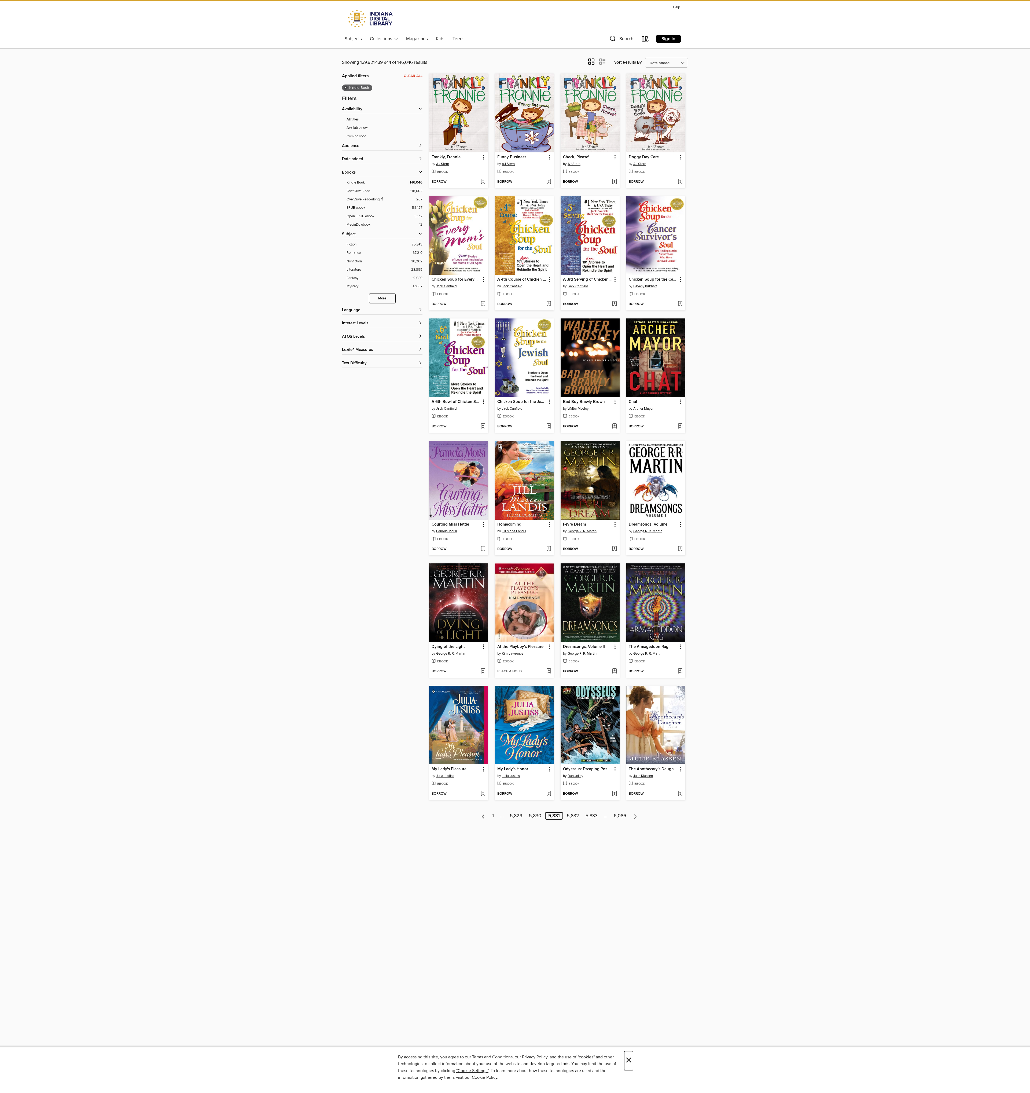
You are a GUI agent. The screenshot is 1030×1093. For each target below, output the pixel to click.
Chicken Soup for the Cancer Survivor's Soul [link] (653, 279)
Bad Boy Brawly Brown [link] (584, 401)
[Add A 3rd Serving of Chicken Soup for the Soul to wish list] (614, 304)
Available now (357, 128)
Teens (459, 39)
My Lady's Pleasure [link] (449, 769)
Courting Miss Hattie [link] (450, 524)
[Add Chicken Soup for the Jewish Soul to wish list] (548, 426)
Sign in (668, 39)
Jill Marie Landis (514, 531)
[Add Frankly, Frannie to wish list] (483, 181)
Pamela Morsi (446, 531)
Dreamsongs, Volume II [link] (584, 646)
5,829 (516, 816)
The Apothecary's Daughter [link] (653, 769)
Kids (440, 39)
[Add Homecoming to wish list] (548, 549)
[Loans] (645, 40)
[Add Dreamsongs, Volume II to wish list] (614, 671)
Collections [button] (382, 39)
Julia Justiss (445, 776)
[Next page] (635, 816)
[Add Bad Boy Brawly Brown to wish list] (614, 426)
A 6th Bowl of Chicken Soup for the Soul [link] (456, 401)
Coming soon (356, 136)
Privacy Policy (534, 1057)
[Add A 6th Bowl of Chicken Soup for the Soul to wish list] (483, 426)
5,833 (592, 816)
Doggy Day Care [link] (644, 157)
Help (676, 7)
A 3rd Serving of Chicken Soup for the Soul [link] (587, 279)
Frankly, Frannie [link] (446, 157)
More (382, 298)
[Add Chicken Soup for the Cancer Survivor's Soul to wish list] (680, 304)
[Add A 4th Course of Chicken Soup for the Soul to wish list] (548, 304)
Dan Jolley (575, 776)
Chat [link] (633, 401)
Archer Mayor (643, 408)
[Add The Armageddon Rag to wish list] (680, 671)
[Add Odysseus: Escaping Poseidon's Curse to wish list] (614, 793)
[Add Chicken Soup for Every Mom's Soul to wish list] (483, 304)
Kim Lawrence (512, 653)
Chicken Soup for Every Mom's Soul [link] (456, 279)
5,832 (573, 816)
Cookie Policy (484, 1077)
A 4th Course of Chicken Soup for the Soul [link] (521, 279)
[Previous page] (483, 816)
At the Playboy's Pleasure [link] (520, 646)
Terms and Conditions (492, 1057)
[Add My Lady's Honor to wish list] (548, 793)
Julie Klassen (643, 776)
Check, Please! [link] (576, 157)
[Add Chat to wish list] (680, 426)
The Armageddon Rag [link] (648, 646)
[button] (621, 40)
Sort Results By (628, 62)
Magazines (417, 39)
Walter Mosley (578, 408)
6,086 (620, 816)
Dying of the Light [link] (448, 646)
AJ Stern (442, 164)
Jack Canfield (446, 286)
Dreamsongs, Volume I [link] (649, 524)
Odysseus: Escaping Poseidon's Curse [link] (587, 769)
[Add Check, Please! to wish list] (614, 181)
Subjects (353, 39)
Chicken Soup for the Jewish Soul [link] (521, 401)
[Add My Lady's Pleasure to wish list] (483, 793)
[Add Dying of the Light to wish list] (483, 671)
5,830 (535, 816)
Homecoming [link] (509, 524)
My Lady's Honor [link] (512, 769)
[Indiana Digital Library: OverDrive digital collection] (371, 18)
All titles (353, 119)
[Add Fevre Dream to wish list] (614, 549)
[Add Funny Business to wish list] (548, 181)
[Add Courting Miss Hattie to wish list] (483, 549)
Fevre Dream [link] (574, 524)
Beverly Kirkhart (645, 286)
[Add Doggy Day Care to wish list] (680, 181)
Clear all (413, 76)
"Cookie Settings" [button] (472, 1070)
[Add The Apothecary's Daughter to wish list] (680, 793)
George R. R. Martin (582, 531)
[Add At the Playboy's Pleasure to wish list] (548, 671)
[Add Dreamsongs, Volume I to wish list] (680, 549)
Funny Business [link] (511, 157)
